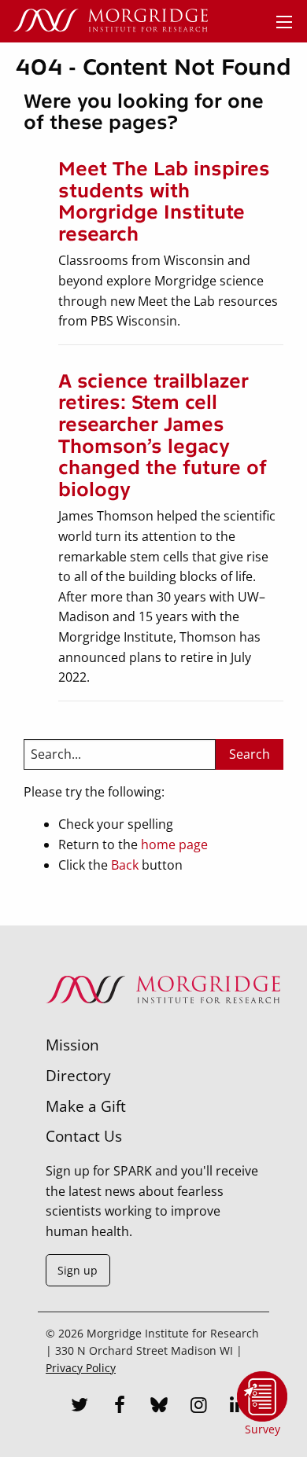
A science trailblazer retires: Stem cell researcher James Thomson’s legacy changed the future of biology (162, 435)
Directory (78, 1075)
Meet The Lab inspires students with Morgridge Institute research (164, 201)
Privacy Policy (81, 1367)
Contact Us (84, 1135)
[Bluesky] (159, 1406)
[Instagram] (198, 1406)
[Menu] (284, 22)
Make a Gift (86, 1106)
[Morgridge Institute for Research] (163, 1023)
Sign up (77, 1270)
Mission (72, 1044)
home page (174, 844)
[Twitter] (80, 1406)
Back (125, 865)
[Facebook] (119, 1406)
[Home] (110, 21)
